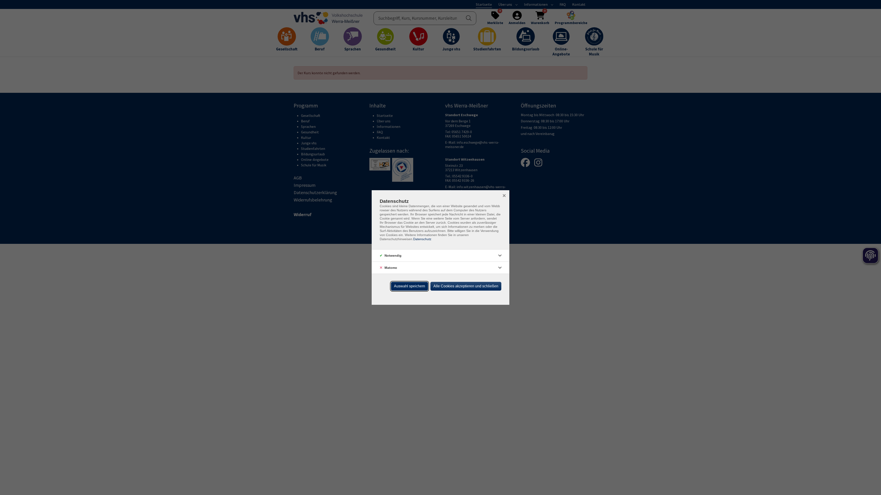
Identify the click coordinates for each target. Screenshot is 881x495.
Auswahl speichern (409, 286)
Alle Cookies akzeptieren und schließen (465, 286)
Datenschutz (422, 239)
